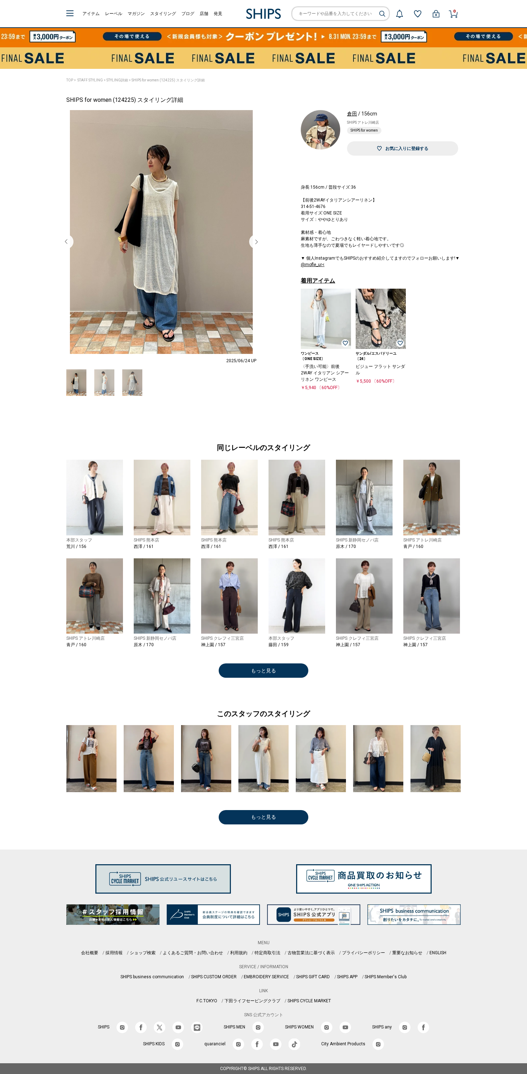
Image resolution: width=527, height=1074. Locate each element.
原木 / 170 (346, 546)
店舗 (204, 13)
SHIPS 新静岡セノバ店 (357, 540)
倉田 (352, 114)
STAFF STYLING (90, 80)
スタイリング (163, 13)
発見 (218, 13)
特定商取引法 (267, 952)
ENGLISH (437, 952)
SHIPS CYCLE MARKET (309, 1000)
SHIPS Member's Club (386, 976)
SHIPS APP (347, 976)
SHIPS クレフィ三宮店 (222, 638)
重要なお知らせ (407, 952)
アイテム (91, 13)
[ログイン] (436, 14)
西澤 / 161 (144, 546)
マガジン (136, 13)
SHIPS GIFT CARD (313, 976)
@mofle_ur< (312, 264)
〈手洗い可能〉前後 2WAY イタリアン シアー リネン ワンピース (325, 373)
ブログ (187, 13)
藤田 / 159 (279, 644)
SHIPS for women (364, 130)
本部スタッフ (79, 540)
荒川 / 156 (76, 546)
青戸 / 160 (413, 546)
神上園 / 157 (213, 644)
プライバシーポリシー (363, 952)
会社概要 (89, 952)
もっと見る (263, 670)
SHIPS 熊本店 (146, 540)
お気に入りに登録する (406, 148)
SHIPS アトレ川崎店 (363, 122)
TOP (69, 80)
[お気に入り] (418, 14)
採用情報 (114, 952)
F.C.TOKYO (206, 1000)
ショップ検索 (143, 952)
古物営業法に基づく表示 (311, 952)
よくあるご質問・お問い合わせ (193, 952)
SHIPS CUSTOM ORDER (214, 976)
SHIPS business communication (152, 976)
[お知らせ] (399, 14)
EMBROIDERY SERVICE (266, 976)
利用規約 (238, 952)
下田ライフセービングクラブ (252, 1000)
